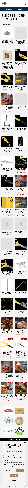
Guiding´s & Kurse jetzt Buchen (14, 9)
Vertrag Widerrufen (14, 439)
